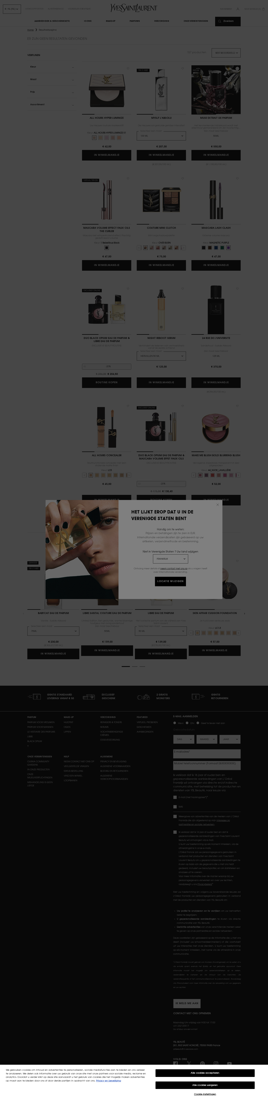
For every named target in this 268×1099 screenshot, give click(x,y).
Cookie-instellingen (205, 1094)
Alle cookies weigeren (205, 1085)
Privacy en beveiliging (108, 1081)
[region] (134, 1082)
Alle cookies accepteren (205, 1073)
